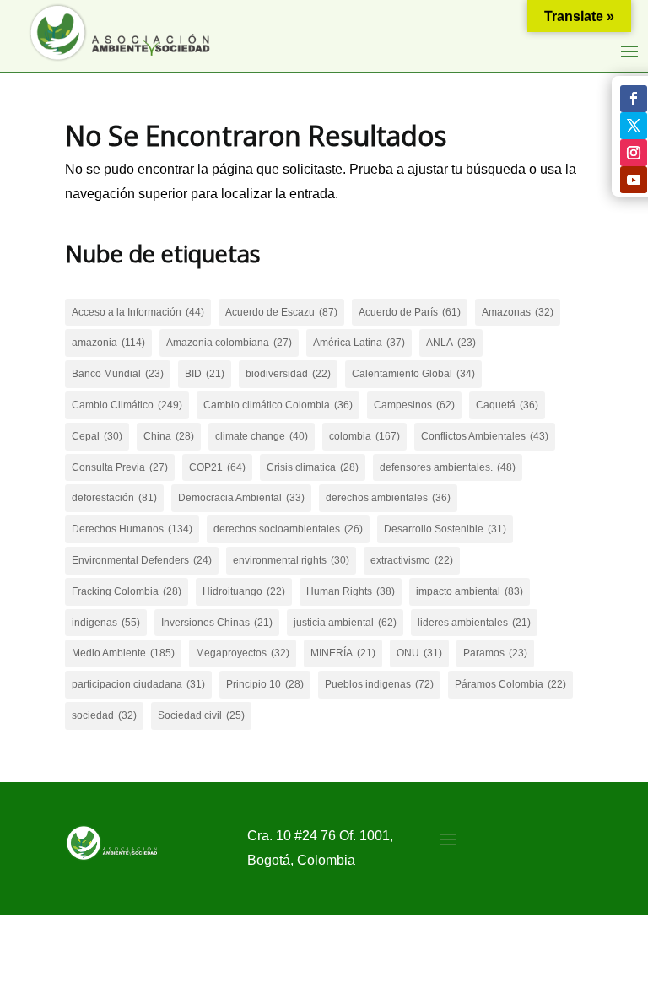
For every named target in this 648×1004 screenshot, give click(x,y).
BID (204, 374)
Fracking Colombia (126, 591)
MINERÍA (342, 653)
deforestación (114, 498)
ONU (419, 653)
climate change (261, 436)
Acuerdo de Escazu (281, 312)
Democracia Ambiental (241, 498)
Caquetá (507, 405)
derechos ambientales (388, 498)
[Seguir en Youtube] (633, 179)
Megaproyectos (242, 653)
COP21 (217, 467)
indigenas (106, 623)
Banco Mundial (118, 374)
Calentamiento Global (413, 374)
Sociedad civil (201, 715)
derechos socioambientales (288, 529)
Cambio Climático (127, 405)
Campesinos (414, 405)
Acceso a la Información (138, 312)
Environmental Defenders (142, 560)
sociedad (104, 715)
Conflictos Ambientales (484, 436)
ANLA (451, 342)
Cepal (97, 436)
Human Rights (350, 591)
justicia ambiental (345, 623)
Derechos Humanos (132, 529)
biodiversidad (288, 374)
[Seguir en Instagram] (633, 152)
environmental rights (291, 560)
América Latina (359, 342)
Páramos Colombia (510, 684)
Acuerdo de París (410, 312)
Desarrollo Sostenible (445, 529)
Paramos (495, 653)
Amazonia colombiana (229, 342)
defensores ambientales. (448, 467)
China (168, 436)
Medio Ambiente (123, 653)
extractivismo (411, 560)
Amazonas (518, 312)
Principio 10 (265, 684)
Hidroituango (243, 591)
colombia (364, 436)
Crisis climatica (313, 467)
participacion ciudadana (138, 684)
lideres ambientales (474, 623)
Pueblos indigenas (379, 684)
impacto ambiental (469, 591)
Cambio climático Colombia (278, 405)
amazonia (108, 342)
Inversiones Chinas (217, 623)
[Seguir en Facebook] (633, 98)
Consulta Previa (120, 467)
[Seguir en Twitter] (633, 125)
